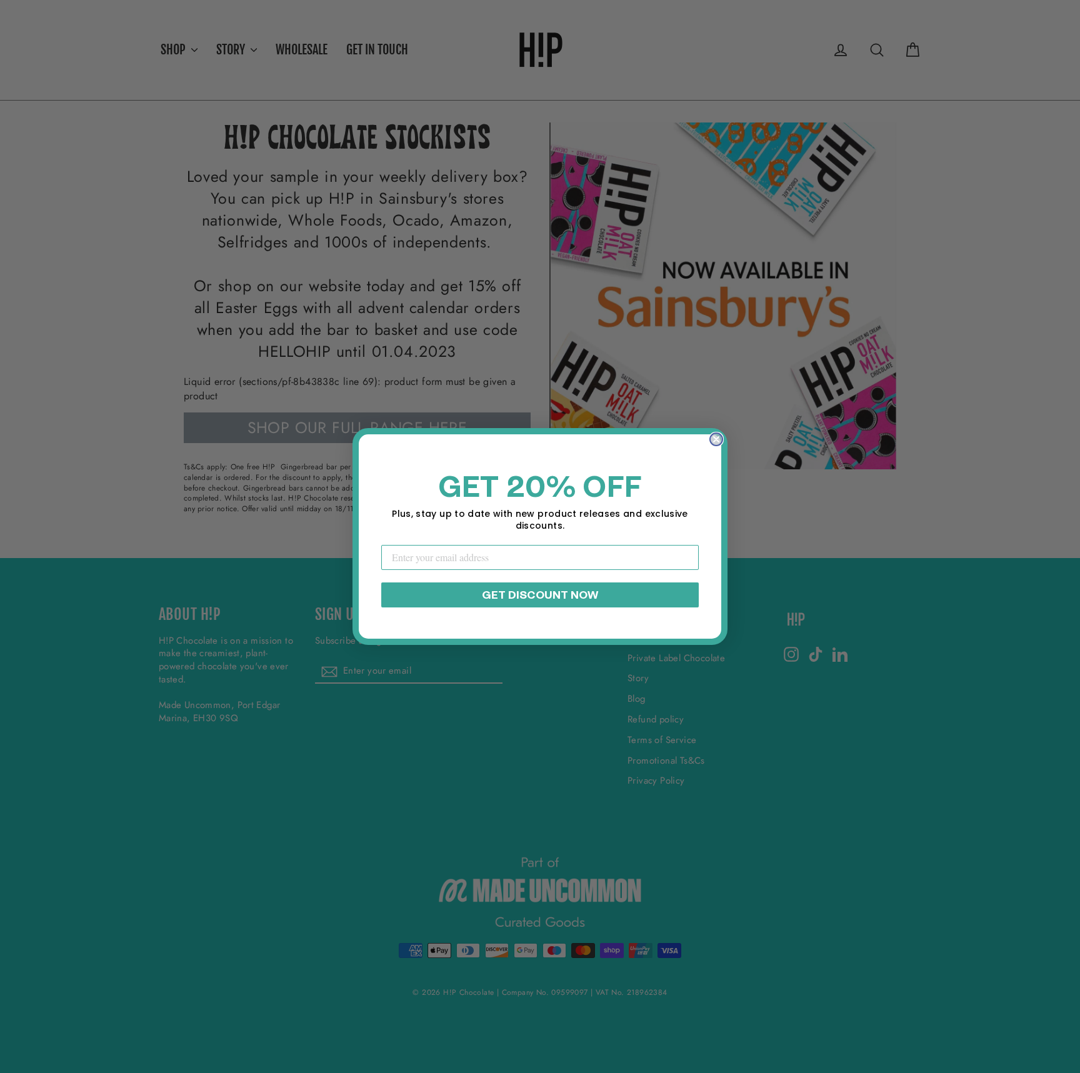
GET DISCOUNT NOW (540, 595)
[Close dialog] (716, 439)
